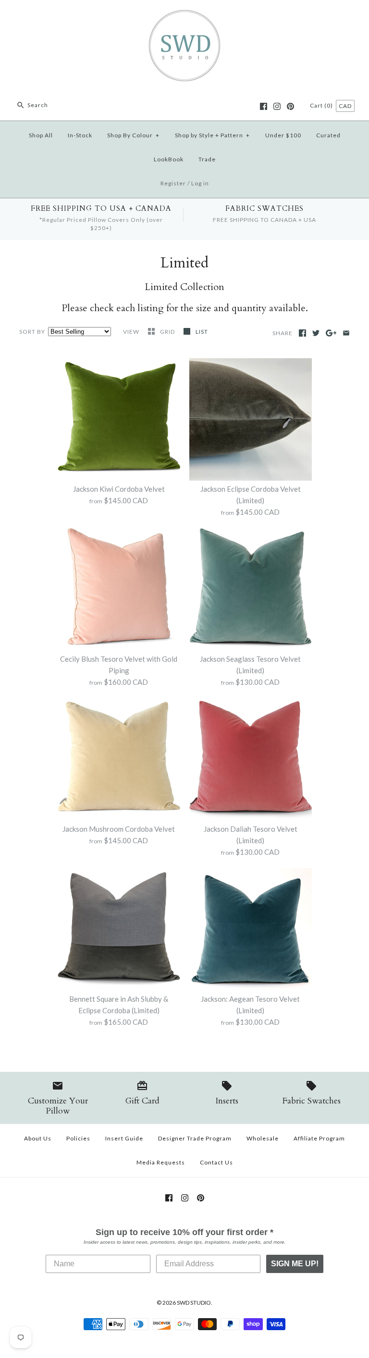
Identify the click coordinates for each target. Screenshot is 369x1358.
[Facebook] (263, 106)
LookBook (169, 159)
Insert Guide (124, 1138)
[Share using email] (346, 333)
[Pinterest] (290, 106)
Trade (207, 159)
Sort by (32, 331)
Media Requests (160, 1162)
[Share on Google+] (331, 333)
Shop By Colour (133, 135)
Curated (328, 135)
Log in (200, 183)
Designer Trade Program (195, 1138)
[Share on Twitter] (316, 333)
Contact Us (216, 1162)
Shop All (41, 135)
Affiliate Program (319, 1138)
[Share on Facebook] (302, 333)
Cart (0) (322, 105)
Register (173, 183)
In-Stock (80, 135)
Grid (168, 331)
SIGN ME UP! (295, 1264)
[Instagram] (277, 106)
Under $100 (283, 135)
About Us (37, 1138)
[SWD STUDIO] (184, 15)
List (202, 331)
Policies (78, 1138)
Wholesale (262, 1138)
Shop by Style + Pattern (212, 135)
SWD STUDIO (194, 1302)
